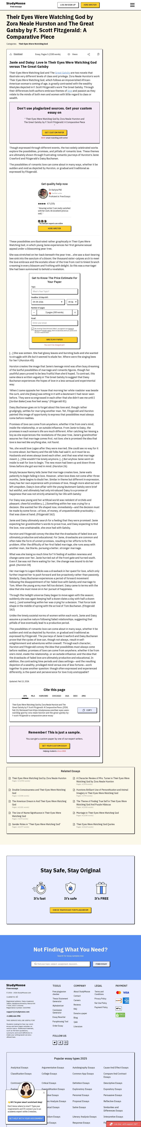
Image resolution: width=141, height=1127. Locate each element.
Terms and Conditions (99, 993)
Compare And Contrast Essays (115, 1075)
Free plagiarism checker (59, 993)
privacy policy (46, 330)
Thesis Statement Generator (60, 1000)
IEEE (75, 696)
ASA (67, 696)
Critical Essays (49, 1083)
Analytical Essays (19, 1067)
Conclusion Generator (57, 1011)
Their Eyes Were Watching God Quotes (95, 824)
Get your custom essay (54, 746)
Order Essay (58, 1026)
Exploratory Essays (82, 1089)
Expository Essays (113, 1089)
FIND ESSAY (101, 964)
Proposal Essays (81, 1101)
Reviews (77, 1004)
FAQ (75, 1009)
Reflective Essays (112, 1101)
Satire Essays (79, 1107)
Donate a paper (80, 1013)
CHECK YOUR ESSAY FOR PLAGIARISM (70, 910)
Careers (77, 1000)
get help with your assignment (26, 1118)
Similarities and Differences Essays (113, 1109)
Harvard (43, 696)
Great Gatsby (62, 72)
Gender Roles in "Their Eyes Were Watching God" (36, 824)
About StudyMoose (82, 991)
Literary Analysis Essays (85, 1116)
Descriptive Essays (113, 1083)
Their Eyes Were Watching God (33, 44)
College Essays (49, 1073)
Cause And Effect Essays (116, 1067)
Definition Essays (81, 1083)
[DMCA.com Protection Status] (120, 1015)
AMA (84, 696)
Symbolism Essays (51, 1116)
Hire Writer (90, 5)
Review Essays (49, 1122)
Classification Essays (21, 1073)
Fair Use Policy (101, 1003)
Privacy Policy (100, 998)
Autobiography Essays (84, 1067)
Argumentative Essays (53, 1067)
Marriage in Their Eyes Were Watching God (97, 812)
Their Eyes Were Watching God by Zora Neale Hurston (39, 778)
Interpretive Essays (113, 1116)
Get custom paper (54, 132)
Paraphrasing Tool (60, 1021)
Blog (76, 1017)
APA (25, 696)
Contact (77, 996)
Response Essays (81, 1122)
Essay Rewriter (59, 1017)
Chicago (56, 696)
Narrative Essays (50, 1095)
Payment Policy (101, 1007)
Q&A (76, 1022)
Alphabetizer (58, 1005)
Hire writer (54, 228)
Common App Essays (83, 1073)
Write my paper (54, 339)
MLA (33, 696)
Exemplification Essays (53, 1089)
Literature (78, 1026)
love (69, 90)
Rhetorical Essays (50, 1107)
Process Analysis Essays (54, 1101)
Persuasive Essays (113, 1095)
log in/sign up (68, 5)
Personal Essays (81, 1095)
